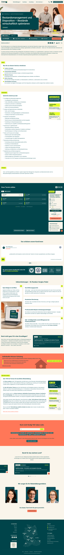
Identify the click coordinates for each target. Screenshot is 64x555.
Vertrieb (43, 434)
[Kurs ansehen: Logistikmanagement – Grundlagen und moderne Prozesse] (48, 341)
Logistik (29, 434)
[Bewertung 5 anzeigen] (36, 263)
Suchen (42, 429)
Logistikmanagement (36, 434)
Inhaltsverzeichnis (5, 43)
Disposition (23, 432)
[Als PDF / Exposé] (59, 43)
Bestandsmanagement (15, 432)
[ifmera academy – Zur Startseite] (4, 2)
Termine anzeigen (56, 38)
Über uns (15, 525)
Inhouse (14, 35)
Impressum (31, 551)
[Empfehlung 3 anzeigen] (33, 476)
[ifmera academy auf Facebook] (16, 537)
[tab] (56, 187)
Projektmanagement (50, 535)
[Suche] (49, 2)
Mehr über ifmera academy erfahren (10, 411)
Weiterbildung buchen (55, 218)
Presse (16, 530)
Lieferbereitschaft (30, 432)
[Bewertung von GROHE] (58, 270)
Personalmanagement (51, 538)
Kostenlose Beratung (32, 510)
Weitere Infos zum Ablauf (6, 365)
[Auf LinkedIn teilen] (48, 43)
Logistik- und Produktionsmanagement (41, 338)
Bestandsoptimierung (23, 434)
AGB (23, 551)
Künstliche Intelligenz (50, 536)
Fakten (15, 529)
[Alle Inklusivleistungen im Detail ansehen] (56, 227)
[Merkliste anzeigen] (51, 2)
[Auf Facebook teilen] (50, 43)
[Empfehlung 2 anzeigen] (32, 476)
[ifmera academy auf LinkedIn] (12, 537)
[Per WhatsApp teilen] (52, 43)
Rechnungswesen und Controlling (52, 541)
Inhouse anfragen (31, 230)
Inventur (51, 432)
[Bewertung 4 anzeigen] (34, 263)
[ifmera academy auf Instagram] (14, 537)
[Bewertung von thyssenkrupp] (52, 270)
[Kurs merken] (61, 43)
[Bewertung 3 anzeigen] (32, 263)
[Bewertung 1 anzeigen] (27, 263)
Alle (2, 191)
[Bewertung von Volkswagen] (38, 270)
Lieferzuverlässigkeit (38, 432)
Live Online (8, 191)
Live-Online (6, 35)
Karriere (15, 527)
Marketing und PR (50, 543)
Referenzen (15, 532)
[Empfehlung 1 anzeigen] (29, 476)
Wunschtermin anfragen (19, 230)
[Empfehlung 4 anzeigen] (35, 476)
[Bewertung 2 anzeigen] (29, 263)
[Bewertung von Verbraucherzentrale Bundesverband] (31, 270)
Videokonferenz (53, 205)
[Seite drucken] (57, 43)
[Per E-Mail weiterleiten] (54, 43)
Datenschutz (26, 551)
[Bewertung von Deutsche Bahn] (45, 270)
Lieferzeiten (46, 432)
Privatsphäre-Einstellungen (38, 551)
